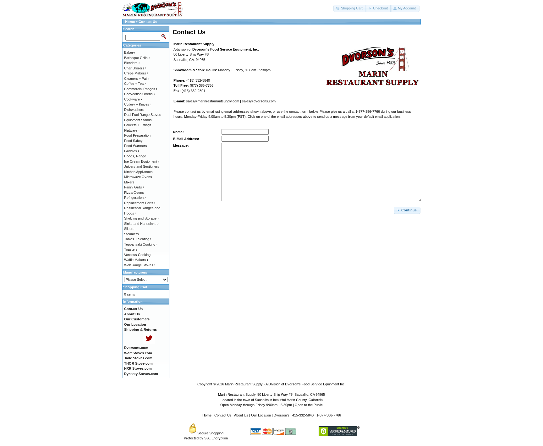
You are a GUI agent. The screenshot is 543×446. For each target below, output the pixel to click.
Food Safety (133, 141)
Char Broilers (135, 68)
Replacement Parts (140, 203)
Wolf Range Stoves (140, 265)
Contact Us (148, 22)
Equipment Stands (138, 120)
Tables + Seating (137, 239)
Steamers (131, 234)
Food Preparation (137, 135)
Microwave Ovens (138, 177)
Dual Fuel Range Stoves (142, 115)
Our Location (261, 415)
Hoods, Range (135, 156)
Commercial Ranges (140, 89)
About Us (241, 415)
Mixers (129, 182)
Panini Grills (134, 187)
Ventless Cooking (137, 255)
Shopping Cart (135, 287)
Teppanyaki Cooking (140, 244)
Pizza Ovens (134, 192)
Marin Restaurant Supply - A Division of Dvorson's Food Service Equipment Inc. (285, 384)
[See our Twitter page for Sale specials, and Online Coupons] (148, 343)
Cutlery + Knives (137, 104)
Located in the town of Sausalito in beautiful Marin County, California (272, 400)
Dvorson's (281, 415)
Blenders (132, 63)
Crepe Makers (136, 73)
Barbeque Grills (137, 58)
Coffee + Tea (135, 83)
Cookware (133, 99)
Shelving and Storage (141, 218)
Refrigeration (135, 197)
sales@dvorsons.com (259, 101)
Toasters (131, 249)
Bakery (129, 52)
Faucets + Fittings (137, 125)
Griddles (131, 151)
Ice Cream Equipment (141, 161)
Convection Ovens (139, 94)
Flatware (132, 130)
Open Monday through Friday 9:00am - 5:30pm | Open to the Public (271, 405)
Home (130, 22)
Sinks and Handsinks (141, 224)
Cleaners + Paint (136, 78)
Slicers (129, 229)
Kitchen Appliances (138, 172)
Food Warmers (135, 146)
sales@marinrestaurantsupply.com (212, 101)
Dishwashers (134, 110)
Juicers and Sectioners (141, 166)
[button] (349, 8)
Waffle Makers (136, 260)
